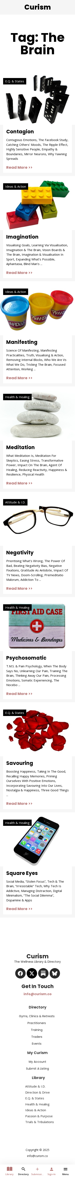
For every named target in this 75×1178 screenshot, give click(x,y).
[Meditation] (37, 415)
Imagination (22, 236)
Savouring (19, 763)
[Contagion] (37, 99)
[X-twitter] (32, 973)
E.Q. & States (14, 81)
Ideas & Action (15, 186)
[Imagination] (37, 205)
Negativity (20, 552)
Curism (37, 7)
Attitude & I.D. (15, 502)
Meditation (20, 447)
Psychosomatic (26, 657)
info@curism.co (38, 994)
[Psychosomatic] (37, 626)
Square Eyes (22, 873)
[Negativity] (37, 520)
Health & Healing (17, 397)
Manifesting (22, 342)
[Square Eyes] (37, 841)
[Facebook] (20, 973)
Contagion (20, 131)
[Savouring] (37, 731)
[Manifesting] (37, 310)
